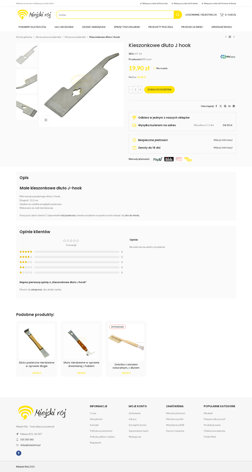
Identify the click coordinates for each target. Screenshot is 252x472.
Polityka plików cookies (102, 436)
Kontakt (94, 424)
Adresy (132, 419)
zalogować (36, 289)
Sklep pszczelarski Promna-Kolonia (220, 3)
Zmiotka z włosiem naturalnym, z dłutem (126, 366)
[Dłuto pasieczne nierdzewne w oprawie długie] (37, 341)
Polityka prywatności (101, 430)
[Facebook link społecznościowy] (216, 106)
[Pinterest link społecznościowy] (225, 106)
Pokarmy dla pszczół (214, 419)
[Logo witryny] (34, 14)
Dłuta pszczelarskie (75, 36)
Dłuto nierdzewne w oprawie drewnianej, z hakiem (81, 364)
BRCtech (147, 59)
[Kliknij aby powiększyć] (46, 120)
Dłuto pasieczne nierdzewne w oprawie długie (36, 364)
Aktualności (96, 419)
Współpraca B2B (175, 424)
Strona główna (24, 36)
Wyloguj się (135, 436)
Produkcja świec (212, 424)
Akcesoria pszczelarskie (48, 36)
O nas (93, 413)
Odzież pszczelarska (214, 430)
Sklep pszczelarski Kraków (186, 3)
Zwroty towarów (175, 430)
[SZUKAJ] (178, 15)
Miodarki (208, 413)
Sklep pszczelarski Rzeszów (155, 3)
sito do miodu (132, 215)
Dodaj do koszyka (159, 89)
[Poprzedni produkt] (226, 37)
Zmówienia (134, 413)
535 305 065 (27, 439)
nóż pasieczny (68, 215)
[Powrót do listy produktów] (230, 37)
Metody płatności (175, 413)
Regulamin (95, 442)
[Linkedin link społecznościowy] (229, 106)
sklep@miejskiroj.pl (30, 444)
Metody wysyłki (174, 419)
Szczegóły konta (137, 424)
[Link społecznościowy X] (220, 106)
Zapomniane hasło (139, 430)
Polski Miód (210, 436)
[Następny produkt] (234, 37)
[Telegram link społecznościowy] (234, 106)
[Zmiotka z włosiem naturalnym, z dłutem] (126, 342)
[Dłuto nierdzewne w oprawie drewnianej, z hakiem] (81, 341)
